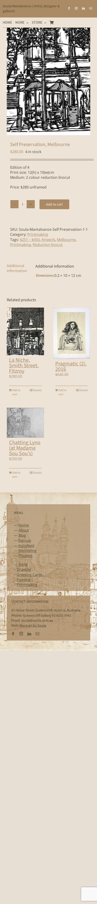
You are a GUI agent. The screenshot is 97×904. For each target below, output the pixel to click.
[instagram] (76, 8)
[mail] (90, 8)
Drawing (24, 569)
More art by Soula (33, 625)
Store (23, 564)
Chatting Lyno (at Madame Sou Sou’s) (24, 448)
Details (37, 390)
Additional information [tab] (17, 268)
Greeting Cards (29, 574)
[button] (85, 27)
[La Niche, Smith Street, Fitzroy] (25, 331)
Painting (24, 579)
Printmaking (37, 234)
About (23, 530)
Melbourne (66, 239)
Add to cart (54, 204)
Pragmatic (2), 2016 (71, 366)
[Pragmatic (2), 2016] (71, 333)
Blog (22, 535)
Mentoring (27, 550)
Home (23, 525)
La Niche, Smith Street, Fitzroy (24, 365)
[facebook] (69, 8)
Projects (25, 555)
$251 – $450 (30, 239)
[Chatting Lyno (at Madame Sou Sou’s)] (25, 423)
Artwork (48, 239)
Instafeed (26, 545)
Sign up (24, 540)
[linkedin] (83, 8)
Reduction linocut (48, 244)
